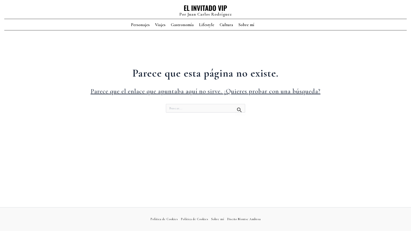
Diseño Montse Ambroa (244, 219)
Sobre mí (246, 24)
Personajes (140, 24)
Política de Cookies (164, 219)
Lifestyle (206, 24)
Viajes (160, 24)
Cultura (226, 24)
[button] (278, 25)
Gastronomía (182, 24)
